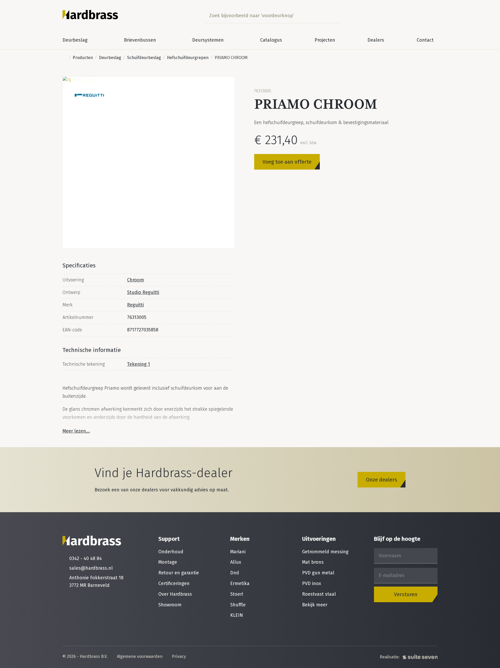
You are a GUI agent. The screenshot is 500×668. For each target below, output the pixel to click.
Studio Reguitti (143, 292)
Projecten (325, 40)
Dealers (375, 40)
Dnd (234, 573)
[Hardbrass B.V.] (90, 14)
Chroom (135, 280)
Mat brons (313, 562)
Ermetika (239, 583)
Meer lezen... (76, 431)
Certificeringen (174, 583)
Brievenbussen (140, 40)
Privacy (179, 656)
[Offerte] (432, 15)
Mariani (238, 552)
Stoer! (236, 594)
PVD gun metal (318, 573)
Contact (425, 40)
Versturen (405, 594)
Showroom (170, 605)
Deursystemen (208, 40)
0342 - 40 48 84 (85, 558)
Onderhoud (170, 552)
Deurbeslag (75, 40)
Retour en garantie (178, 573)
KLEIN (236, 615)
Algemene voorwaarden (139, 656)
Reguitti (135, 305)
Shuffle (238, 605)
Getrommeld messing (325, 552)
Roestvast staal (319, 594)
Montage (167, 562)
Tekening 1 (138, 364)
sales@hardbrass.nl (91, 568)
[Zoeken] (334, 15)
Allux (235, 562)
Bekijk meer (314, 605)
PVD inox (311, 583)
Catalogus (271, 40)
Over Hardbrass (175, 594)
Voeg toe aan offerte (286, 161)
